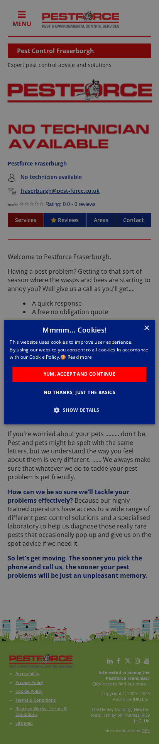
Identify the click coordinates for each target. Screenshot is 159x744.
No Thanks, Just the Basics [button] (79, 392)
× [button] (146, 328)
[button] (79, 410)
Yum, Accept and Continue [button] (80, 374)
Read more (80, 357)
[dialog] (79, 372)
